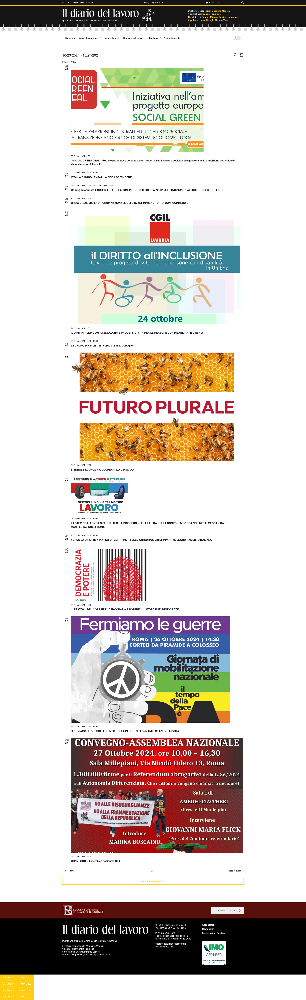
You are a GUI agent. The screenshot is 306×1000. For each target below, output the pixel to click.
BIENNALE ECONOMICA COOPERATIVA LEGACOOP (103, 469)
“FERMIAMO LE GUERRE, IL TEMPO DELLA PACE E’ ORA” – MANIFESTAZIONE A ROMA (125, 731)
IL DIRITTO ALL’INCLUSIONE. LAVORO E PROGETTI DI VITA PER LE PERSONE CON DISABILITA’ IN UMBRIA (137, 332)
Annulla (8, 977)
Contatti (89, 2)
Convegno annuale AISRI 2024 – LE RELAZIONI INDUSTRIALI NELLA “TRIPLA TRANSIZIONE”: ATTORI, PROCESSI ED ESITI (146, 190)
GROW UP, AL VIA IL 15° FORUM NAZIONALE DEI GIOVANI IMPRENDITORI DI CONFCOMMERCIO (129, 203)
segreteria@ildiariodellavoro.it (170, 944)
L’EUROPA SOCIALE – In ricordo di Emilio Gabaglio (102, 345)
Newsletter (208, 929)
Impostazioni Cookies (214, 933)
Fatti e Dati (110, 38)
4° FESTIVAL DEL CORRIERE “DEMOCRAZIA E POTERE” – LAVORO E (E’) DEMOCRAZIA (125, 609)
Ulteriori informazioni (225, 910)
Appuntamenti (172, 38)
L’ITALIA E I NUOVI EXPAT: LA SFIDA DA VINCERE (101, 177)
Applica (26, 977)
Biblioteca (152, 38)
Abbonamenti (78, 2)
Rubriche (70, 38)
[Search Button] (242, 2)
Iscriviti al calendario (151, 880)
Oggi (153, 870)
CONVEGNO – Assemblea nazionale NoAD (96, 861)
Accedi (211, 2)
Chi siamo (66, 2)
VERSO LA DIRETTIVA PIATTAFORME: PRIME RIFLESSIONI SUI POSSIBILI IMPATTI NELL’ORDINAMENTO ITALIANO (141, 540)
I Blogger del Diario (132, 38)
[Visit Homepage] (101, 13)
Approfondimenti (88, 38)
